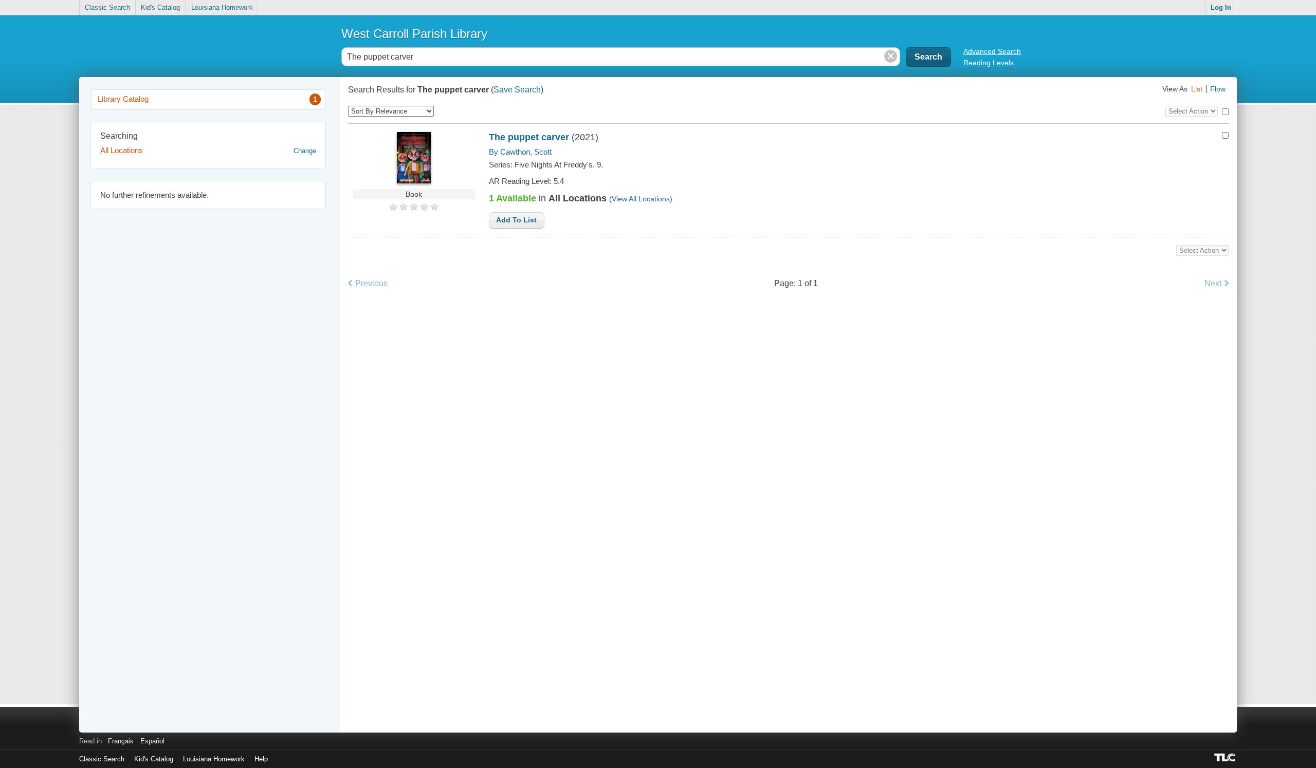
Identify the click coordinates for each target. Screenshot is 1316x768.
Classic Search (107, 7)
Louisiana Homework (222, 7)
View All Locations (641, 199)
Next (1212, 283)
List (1196, 89)
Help (261, 759)
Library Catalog (207, 99)
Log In (1221, 7)
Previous (371, 283)
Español (152, 741)
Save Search (517, 89)
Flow (1218, 89)
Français (121, 741)
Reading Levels (988, 63)
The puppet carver (529, 137)
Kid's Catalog (160, 7)
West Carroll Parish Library (414, 34)
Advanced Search (992, 51)
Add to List (516, 220)
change (305, 151)
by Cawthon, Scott (520, 151)
